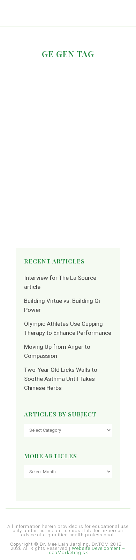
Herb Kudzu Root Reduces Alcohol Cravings (53, 100)
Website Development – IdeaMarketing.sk (86, 550)
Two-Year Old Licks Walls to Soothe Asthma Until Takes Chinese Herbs (60, 378)
